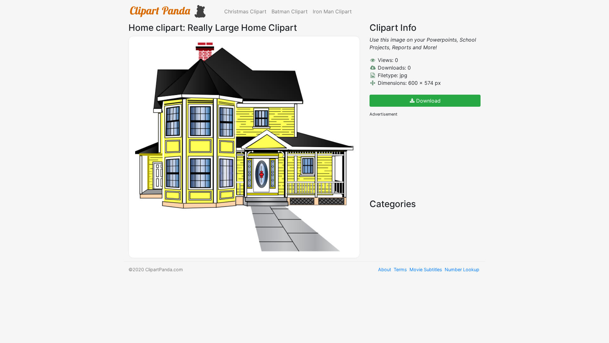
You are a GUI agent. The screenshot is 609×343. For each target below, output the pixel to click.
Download (428, 101)
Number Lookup (462, 269)
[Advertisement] (417, 157)
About (384, 269)
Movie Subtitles (425, 269)
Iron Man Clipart (332, 11)
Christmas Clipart (245, 11)
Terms (400, 269)
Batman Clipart (290, 11)
